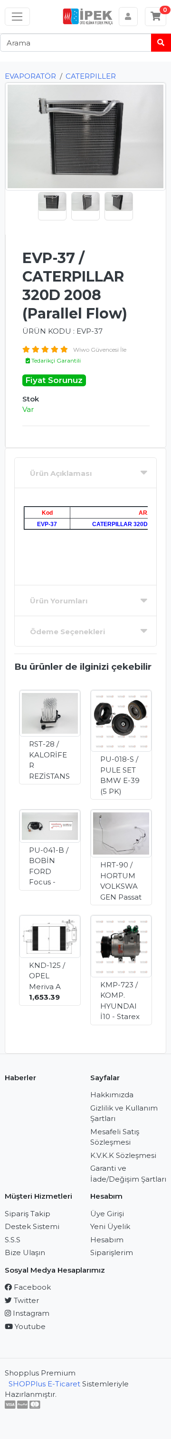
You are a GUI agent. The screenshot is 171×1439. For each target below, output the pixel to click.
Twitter (25, 1300)
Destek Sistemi (32, 1226)
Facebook (31, 1287)
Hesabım (107, 1239)
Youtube (29, 1326)
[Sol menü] (17, 17)
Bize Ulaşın (25, 1252)
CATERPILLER (91, 76)
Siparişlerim (111, 1252)
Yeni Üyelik (110, 1226)
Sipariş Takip (27, 1213)
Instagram (30, 1313)
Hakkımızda (111, 1094)
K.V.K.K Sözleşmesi (123, 1155)
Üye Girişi (107, 1213)
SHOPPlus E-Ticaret (44, 1383)
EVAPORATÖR (30, 76)
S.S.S (12, 1239)
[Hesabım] (128, 16)
